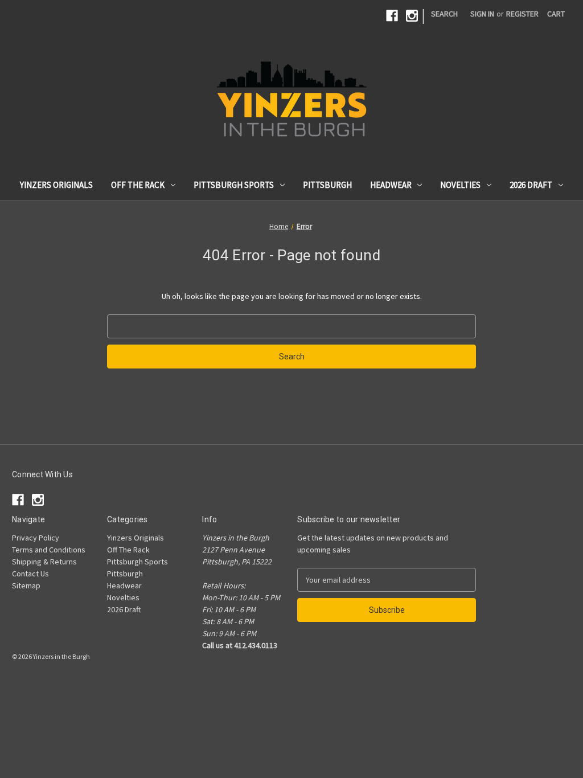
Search (444, 14)
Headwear (391, 184)
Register (522, 14)
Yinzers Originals (56, 184)
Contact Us (30, 573)
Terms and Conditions (48, 549)
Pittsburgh (327, 184)
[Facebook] (392, 16)
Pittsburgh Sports (234, 184)
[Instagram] (412, 16)
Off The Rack (138, 184)
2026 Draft (531, 184)
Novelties (460, 184)
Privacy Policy (35, 538)
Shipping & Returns (44, 561)
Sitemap (26, 585)
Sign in (482, 14)
